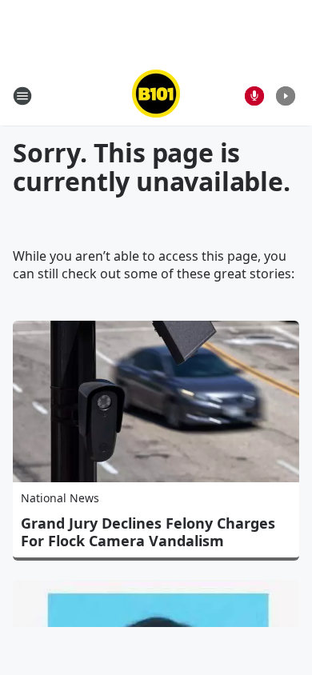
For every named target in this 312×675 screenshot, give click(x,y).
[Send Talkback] (254, 96)
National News (60, 497)
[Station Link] (156, 96)
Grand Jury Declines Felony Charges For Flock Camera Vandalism (148, 531)
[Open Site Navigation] (22, 96)
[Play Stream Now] (285, 96)
